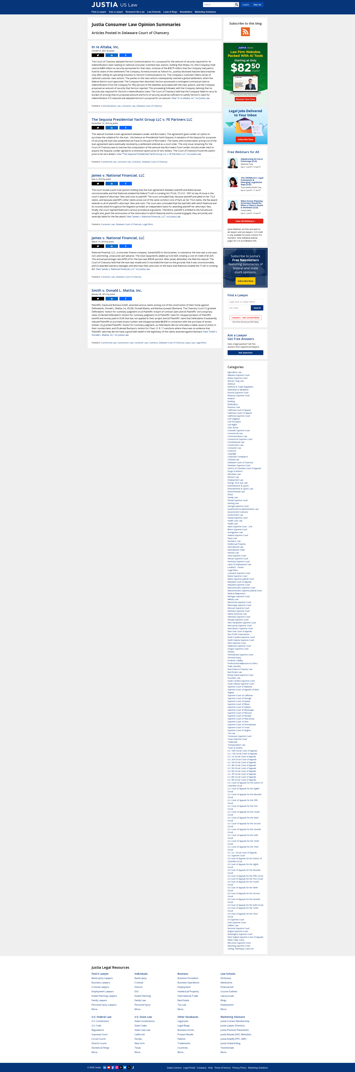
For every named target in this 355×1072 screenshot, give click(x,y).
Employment (184, 987)
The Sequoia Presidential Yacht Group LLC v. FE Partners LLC (142, 119)
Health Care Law (235, 520)
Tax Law (231, 733)
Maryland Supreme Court (239, 584)
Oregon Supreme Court (238, 648)
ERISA (230, 494)
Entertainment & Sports (238, 485)
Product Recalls (185, 1034)
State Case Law (142, 1030)
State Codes (141, 1025)
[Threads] (120, 1067)
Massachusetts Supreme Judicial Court (245, 590)
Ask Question (245, 352)
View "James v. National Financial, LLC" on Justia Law (153, 216)
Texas (138, 1047)
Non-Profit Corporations (238, 634)
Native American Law (237, 614)
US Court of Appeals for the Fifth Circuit (245, 876)
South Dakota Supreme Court (241, 683)
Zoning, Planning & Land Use (241, 948)
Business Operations (188, 982)
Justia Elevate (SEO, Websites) (235, 1034)
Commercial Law (108, 161)
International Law (235, 547)
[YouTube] (108, 1067)
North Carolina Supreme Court (241, 637)
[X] (128, 1067)
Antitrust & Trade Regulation (240, 386)
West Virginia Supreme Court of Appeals (245, 937)
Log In (246, 4)
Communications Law (111, 106)
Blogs (223, 1000)
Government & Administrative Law (243, 509)
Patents (231, 651)
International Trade (236, 549)
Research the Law (135, 12)
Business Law (234, 407)
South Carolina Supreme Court (241, 680)
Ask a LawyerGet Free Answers (241, 337)
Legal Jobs (183, 1021)
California (140, 1034)
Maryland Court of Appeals (240, 582)
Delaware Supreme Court (239, 465)
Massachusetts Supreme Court (241, 587)
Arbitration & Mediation (238, 389)
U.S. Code (96, 1025)
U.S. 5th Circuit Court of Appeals (242, 768)
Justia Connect (174, 1068)
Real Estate (183, 1000)
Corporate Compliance (238, 456)
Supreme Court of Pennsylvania (242, 724)
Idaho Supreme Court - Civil (240, 526)
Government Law (235, 515)
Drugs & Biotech (235, 471)
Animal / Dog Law (236, 381)
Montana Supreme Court (239, 611)
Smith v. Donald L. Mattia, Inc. (117, 290)
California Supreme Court (239, 416)
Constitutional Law (236, 442)
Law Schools (154, 12)
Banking (231, 401)
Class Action (233, 427)
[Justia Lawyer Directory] (133, 1067)
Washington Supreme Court (240, 934)
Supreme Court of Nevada (239, 715)
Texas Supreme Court (237, 739)
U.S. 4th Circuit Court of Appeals (242, 765)
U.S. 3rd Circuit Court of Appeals (242, 762)
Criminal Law (233, 459)
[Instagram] (116, 1067)
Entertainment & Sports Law (240, 488)
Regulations (98, 1030)
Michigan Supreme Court (239, 596)
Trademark (232, 742)
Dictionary (225, 978)
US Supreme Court (236, 919)
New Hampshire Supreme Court (242, 622)
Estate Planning (143, 995)
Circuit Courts (99, 1038)
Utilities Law (233, 925)
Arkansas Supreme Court (239, 395)
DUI (137, 991)
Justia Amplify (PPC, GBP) (233, 1038)
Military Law (233, 599)
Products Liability (235, 660)
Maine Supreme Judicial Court (241, 579)
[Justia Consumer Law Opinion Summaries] (105, 4)
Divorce (138, 987)
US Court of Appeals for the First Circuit (245, 878)
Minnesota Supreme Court (239, 602)
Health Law (233, 523)
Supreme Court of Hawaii (239, 701)
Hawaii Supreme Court (238, 517)
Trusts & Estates (235, 747)
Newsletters (186, 12)
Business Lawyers (101, 982)
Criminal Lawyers (100, 987)
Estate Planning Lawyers (104, 995)
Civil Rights (232, 424)
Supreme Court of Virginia (239, 730)
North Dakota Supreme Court (241, 640)
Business (183, 973)
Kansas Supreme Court (238, 558)
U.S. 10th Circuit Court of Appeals (242, 750)
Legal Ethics (147, 224)
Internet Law (233, 552)
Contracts (136, 161)
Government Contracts (238, 512)
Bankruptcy (233, 404)
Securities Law (234, 678)
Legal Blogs (184, 1025)
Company (201, 1068)
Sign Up (257, 4)
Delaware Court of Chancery (149, 106)
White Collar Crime (236, 940)
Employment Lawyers (103, 991)
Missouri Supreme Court (238, 608)
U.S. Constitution (100, 1021)
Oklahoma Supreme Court (239, 646)
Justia (98, 1067)
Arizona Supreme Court (238, 392)
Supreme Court (99, 1034)
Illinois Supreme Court (237, 529)
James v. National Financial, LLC (118, 175)
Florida (138, 1038)
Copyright (232, 453)
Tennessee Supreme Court (240, 736)
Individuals (141, 973)
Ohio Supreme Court (237, 643)
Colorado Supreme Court (239, 430)
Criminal (139, 982)
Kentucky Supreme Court (239, 561)
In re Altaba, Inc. (105, 47)
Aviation (231, 398)
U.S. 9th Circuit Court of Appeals (242, 779)
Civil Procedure (234, 421)
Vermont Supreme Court (238, 928)
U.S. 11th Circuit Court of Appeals (242, 753)
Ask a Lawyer (116, 12)
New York (140, 1043)
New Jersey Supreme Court (240, 625)
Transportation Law (236, 745)
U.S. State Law (143, 1016)
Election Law (233, 477)
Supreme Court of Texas (239, 727)
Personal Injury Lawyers (104, 1004)
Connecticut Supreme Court (240, 439)
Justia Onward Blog (230, 1043)
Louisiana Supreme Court (239, 573)
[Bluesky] (124, 1067)
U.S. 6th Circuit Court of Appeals (242, 771)
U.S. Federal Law (101, 1016)
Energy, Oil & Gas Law (238, 483)
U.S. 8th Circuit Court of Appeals (242, 777)
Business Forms (186, 1030)
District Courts (99, 1043)
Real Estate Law (235, 672)
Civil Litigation (234, 418)
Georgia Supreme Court (238, 506)
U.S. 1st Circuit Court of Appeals (242, 756)
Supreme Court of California (240, 695)
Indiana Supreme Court (238, 535)
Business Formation (188, 978)
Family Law (233, 497)
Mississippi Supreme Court (239, 605)
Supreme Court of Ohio (238, 721)
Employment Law (235, 480)
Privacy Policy (239, 1068)
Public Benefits (234, 666)
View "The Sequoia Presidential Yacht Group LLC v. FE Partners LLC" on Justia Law (159, 154)
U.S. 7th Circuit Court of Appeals (242, 774)
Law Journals (227, 995)
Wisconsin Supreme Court (239, 943)
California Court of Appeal (239, 410)
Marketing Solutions (205, 12)
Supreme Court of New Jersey (241, 718)
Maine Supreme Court (237, 576)
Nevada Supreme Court (238, 619)
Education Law (234, 474)
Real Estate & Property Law (240, 669)
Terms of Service (222, 1068)
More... (95, 1009)
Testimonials (227, 1047)
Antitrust (231, 384)
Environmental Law (236, 491)
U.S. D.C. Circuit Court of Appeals (242, 852)
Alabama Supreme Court (239, 375)
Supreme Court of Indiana (239, 707)
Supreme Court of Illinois (239, 704)
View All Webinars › (245, 221)
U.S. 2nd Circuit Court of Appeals (242, 759)
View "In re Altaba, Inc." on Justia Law (190, 98)
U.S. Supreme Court (236, 855)
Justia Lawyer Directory (232, 1025)
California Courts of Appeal (240, 413)
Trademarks (184, 1043)
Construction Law (125, 342)
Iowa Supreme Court (237, 555)
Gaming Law (233, 503)
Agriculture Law (234, 372)
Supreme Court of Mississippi (241, 710)
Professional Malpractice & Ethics (243, 663)
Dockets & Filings (100, 1047)
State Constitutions (145, 1021)
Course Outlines (228, 991)
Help (210, 1068)
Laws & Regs (170, 12)
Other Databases (188, 1016)
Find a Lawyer (99, 12)
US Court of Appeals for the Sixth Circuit (245, 905)
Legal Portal (189, 1068)
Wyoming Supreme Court (239, 945)
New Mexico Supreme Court (240, 628)
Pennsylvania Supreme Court (240, 654)
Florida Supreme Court (238, 500)
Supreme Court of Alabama (240, 686)
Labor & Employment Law (239, 564)
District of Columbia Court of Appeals (244, 468)
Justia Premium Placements (234, 1030)
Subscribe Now (245, 281)
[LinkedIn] (104, 1067)
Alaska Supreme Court (238, 378)
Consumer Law (128, 106)
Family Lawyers (99, 1000)
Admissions (226, 982)
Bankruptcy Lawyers (102, 978)
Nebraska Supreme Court (239, 616)
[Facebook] (112, 1067)
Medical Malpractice (236, 593)
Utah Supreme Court (237, 922)
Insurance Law (234, 541)
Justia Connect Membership (234, 1021)
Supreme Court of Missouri (240, 713)
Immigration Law (235, 532)
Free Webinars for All (243, 152)
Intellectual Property (237, 544)
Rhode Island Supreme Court (240, 675)
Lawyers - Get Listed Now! (245, 317)
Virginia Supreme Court (238, 931)
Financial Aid (226, 987)
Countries (183, 1047)
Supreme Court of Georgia (239, 698)
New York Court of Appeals (240, 631)
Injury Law (190, 342)
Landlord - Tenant (236, 567)
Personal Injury (234, 657)
